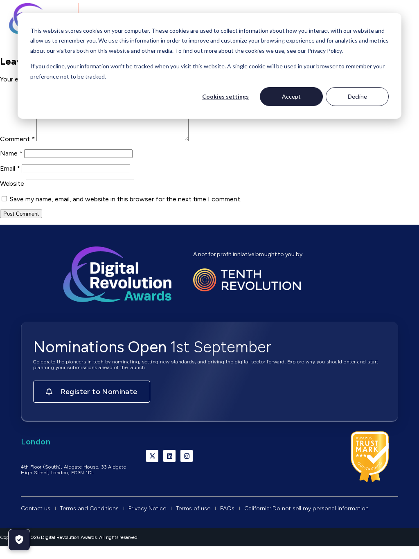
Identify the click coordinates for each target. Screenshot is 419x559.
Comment (17, 139)
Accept (291, 96)
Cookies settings (225, 96)
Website (12, 183)
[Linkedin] (169, 456)
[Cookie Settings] (19, 540)
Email (10, 168)
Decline (357, 96)
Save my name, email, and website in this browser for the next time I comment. (125, 199)
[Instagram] (186, 456)
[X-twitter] (152, 456)
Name (11, 153)
